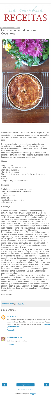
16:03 (19, 337)
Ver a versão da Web (25, 389)
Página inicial (25, 385)
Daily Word (11, 316)
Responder (11, 330)
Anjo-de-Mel (12, 337)
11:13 (18, 316)
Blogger (32, 394)
